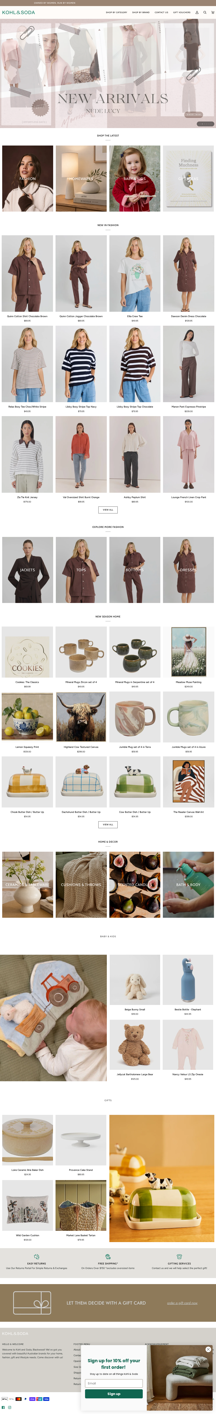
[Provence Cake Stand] (81, 1140)
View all (108, 510)
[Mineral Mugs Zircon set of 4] (81, 652)
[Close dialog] (208, 1349)
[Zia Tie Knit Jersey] (27, 454)
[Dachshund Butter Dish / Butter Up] (81, 781)
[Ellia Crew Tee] (135, 273)
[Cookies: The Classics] (27, 652)
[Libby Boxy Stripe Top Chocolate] (135, 364)
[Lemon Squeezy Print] (27, 717)
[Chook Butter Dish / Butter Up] (27, 781)
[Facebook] (3, 1407)
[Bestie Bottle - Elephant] (188, 980)
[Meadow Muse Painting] (188, 652)
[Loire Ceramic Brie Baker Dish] (27, 1140)
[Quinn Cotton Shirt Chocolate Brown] (27, 273)
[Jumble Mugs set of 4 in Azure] (188, 717)
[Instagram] (9, 1407)
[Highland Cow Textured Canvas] (81, 717)
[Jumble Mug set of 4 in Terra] (135, 717)
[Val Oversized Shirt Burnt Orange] (81, 454)
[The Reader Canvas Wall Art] (188, 781)
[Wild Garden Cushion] (27, 1205)
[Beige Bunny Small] (135, 980)
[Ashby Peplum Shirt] (135, 454)
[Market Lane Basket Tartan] (81, 1205)
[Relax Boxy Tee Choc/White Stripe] (27, 364)
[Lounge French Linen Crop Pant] (188, 454)
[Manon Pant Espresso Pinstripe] (188, 364)
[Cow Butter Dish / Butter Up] (135, 781)
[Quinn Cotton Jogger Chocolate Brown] (81, 273)
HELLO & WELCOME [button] (13, 1344)
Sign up (113, 1393)
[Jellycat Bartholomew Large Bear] (135, 1045)
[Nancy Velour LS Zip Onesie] (188, 1045)
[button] (116, 12)
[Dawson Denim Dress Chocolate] (188, 273)
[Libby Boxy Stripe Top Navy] (81, 364)
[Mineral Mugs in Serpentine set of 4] (135, 652)
